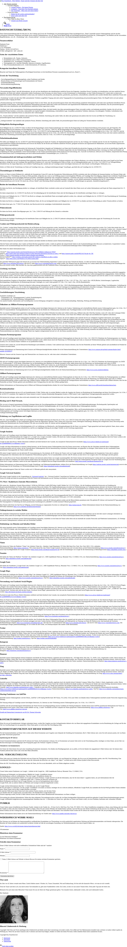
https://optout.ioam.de (75, 505)
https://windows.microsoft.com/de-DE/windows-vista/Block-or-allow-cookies (35, 257)
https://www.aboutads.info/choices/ (13, 263)
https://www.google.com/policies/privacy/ (111, 557)
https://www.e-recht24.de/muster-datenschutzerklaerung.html (22, 826)
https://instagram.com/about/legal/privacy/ (19, 650)
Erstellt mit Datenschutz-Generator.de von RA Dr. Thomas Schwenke (20, 712)
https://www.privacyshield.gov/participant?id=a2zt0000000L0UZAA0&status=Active (25, 689)
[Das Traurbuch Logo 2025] (21, 1)
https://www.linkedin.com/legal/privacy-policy (79, 689)
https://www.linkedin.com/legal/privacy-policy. (20, 687)
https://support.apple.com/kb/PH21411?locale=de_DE (77, 253)
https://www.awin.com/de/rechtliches (97, 370)
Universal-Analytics (38, 476)
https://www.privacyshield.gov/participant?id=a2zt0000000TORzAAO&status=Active (73, 636)
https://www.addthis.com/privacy (100, 707)
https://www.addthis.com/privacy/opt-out (15, 709)
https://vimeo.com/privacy (21, 548)
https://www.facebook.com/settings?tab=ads (30, 623)
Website (2, 855)
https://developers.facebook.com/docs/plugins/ (18, 592)
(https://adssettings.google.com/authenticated (57, 466)
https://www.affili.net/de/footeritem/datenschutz (102, 385)
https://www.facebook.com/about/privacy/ (57, 616)
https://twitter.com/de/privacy (22, 638)
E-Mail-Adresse (5, 852)
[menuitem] (65, 10)
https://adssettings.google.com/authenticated (18, 558)
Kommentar (4, 873)
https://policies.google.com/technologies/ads (106, 464)
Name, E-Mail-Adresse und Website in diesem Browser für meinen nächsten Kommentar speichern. (31, 859)
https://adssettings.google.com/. (116, 549)
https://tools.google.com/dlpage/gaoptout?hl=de (89, 461)
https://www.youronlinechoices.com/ (46, 263)
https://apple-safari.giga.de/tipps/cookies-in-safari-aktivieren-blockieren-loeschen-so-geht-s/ (32, 253)
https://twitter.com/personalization (46, 638)
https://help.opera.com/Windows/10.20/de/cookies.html (22, 258)
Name (2, 849)
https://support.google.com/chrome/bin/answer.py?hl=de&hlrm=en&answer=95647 (31, 252)
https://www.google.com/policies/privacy (113, 548)
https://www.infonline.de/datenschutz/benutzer (27, 506)
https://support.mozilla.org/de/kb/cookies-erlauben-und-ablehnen (25, 255)
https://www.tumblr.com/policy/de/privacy (64, 813)
